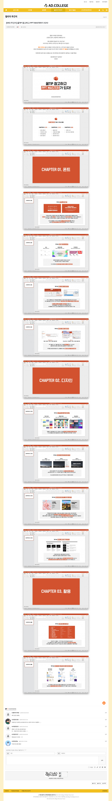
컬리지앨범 (72, 10)
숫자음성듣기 (60, 773)
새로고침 (60, 776)
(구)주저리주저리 (86, 10)
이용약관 (7, 791)
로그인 (85, 2)
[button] (94, 783)
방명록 (44, 10)
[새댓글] (97, 767)
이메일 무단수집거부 (26, 791)
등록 (102, 760)
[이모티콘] (95, 767)
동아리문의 (104, 2)
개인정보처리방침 (15, 791)
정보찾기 (98, 2)
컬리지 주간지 (58, 10)
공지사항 (15, 10)
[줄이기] (105, 767)
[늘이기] (102, 767)
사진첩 (30, 10)
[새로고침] (100, 767)
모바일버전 (104, 791)
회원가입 (91, 2)
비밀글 (91, 767)
